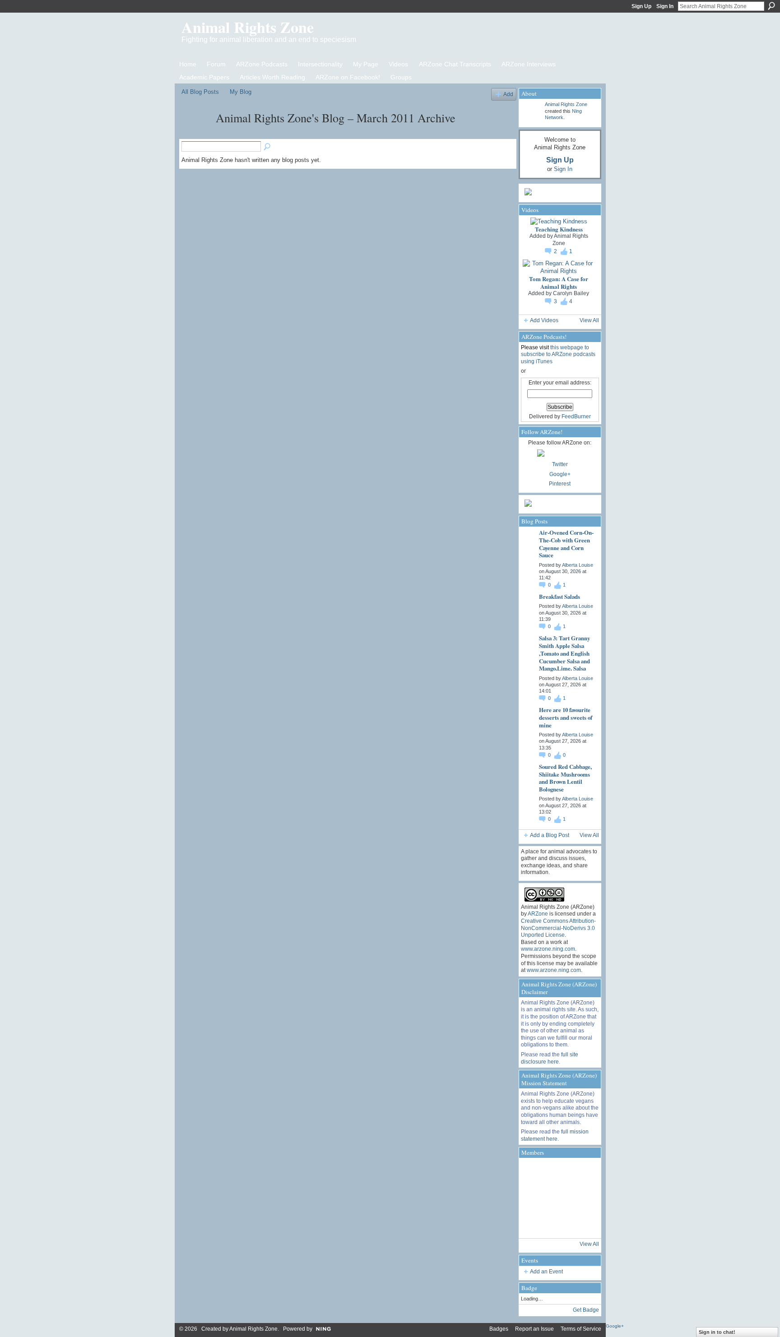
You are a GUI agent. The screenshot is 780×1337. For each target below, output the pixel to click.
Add (508, 94)
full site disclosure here (549, 1058)
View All (589, 320)
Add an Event (546, 1271)
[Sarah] (584, 1223)
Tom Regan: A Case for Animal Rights (558, 282)
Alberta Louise (577, 565)
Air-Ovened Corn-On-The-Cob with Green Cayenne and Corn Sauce (566, 544)
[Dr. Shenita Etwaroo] (584, 1173)
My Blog (240, 91)
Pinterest (560, 484)
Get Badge (586, 1310)
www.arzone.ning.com (548, 949)
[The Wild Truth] (559, 1223)
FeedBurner (576, 416)
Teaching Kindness (559, 229)
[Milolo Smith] (533, 1223)
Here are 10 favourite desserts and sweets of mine (565, 717)
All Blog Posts (200, 91)
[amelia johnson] (533, 1198)
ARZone (538, 914)
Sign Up (641, 6)
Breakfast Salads (559, 596)
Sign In (664, 6)
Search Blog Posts (268, 147)
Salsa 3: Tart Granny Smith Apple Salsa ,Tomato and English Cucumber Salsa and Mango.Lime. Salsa (564, 653)
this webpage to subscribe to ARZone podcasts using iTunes (558, 354)
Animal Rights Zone (247, 27)
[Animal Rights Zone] (195, 134)
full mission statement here (555, 1135)
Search (771, 6)
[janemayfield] (559, 1198)
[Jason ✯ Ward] (584, 1198)
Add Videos (544, 320)
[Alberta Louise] (533, 1173)
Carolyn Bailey (571, 293)
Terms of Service (581, 1329)
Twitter (560, 464)
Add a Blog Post (549, 835)
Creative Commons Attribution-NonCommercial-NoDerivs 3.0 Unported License (558, 928)
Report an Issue (534, 1329)
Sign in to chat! (717, 1332)
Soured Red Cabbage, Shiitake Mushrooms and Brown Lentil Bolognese (565, 778)
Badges (498, 1329)
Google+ (560, 474)
